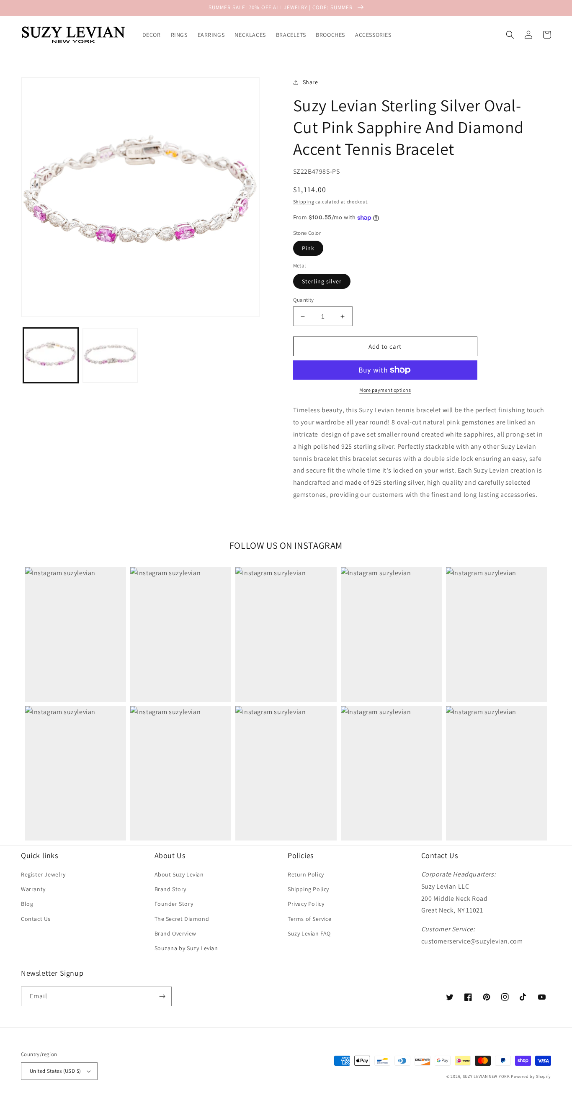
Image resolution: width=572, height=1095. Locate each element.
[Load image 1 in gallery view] (50, 355)
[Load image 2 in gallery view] (110, 355)
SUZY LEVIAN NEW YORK (486, 1076)
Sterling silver (322, 281)
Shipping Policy (308, 889)
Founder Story (174, 903)
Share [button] (310, 82)
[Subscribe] (162, 996)
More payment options (385, 390)
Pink (308, 248)
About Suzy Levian (179, 874)
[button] (510, 35)
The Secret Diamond (182, 919)
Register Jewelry (43, 874)
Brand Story (171, 889)
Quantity (303, 299)
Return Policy (306, 874)
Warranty (33, 889)
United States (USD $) (55, 1070)
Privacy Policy (306, 903)
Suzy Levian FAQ (309, 933)
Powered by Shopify (531, 1076)
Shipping (303, 201)
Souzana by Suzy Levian (186, 948)
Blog (27, 903)
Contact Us (36, 919)
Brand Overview (175, 933)
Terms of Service (310, 919)
